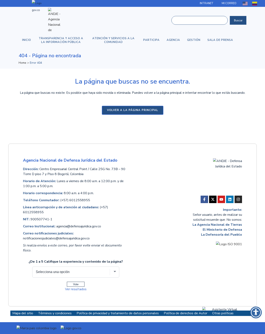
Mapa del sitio (22, 313)
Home (22, 63)
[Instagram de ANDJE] (238, 199)
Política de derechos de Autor (186, 313)
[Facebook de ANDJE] (204, 199)
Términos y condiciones (55, 313)
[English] (245, 3)
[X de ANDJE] (213, 199)
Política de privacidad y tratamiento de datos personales (118, 313)
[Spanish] (255, 3)
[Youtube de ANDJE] (221, 199)
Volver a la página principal (132, 110)
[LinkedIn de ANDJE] (230, 199)
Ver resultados (76, 289)
